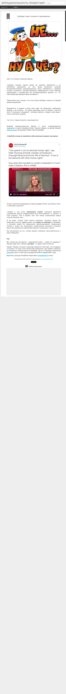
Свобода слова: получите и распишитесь (33, 16)
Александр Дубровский (46, 259)
